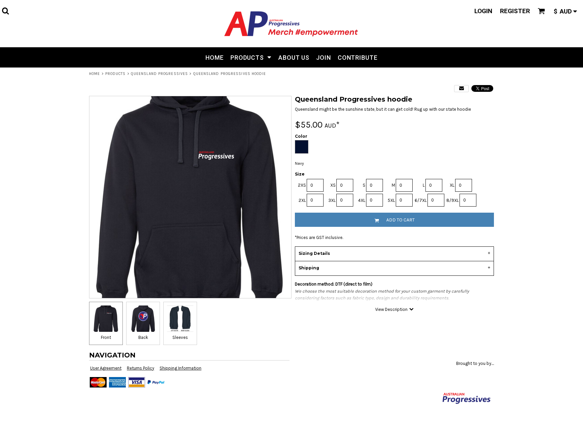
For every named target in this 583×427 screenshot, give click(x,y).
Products (115, 74)
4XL (361, 200)
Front (106, 337)
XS (333, 185)
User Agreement (105, 368)
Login (483, 11)
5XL (391, 200)
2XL (302, 200)
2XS (302, 185)
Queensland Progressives (159, 74)
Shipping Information (180, 368)
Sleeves (180, 337)
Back (143, 337)
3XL (332, 200)
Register (515, 11)
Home (94, 74)
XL (452, 185)
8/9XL (452, 200)
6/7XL (421, 200)
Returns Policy (140, 368)
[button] (5, 11)
